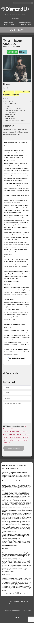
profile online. (18, 212)
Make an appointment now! (11, 281)
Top (16, 617)
